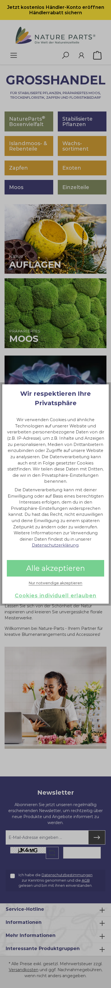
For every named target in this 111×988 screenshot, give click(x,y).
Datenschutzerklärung (55, 545)
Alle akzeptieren (55, 568)
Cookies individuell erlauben (55, 596)
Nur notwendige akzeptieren (55, 583)
